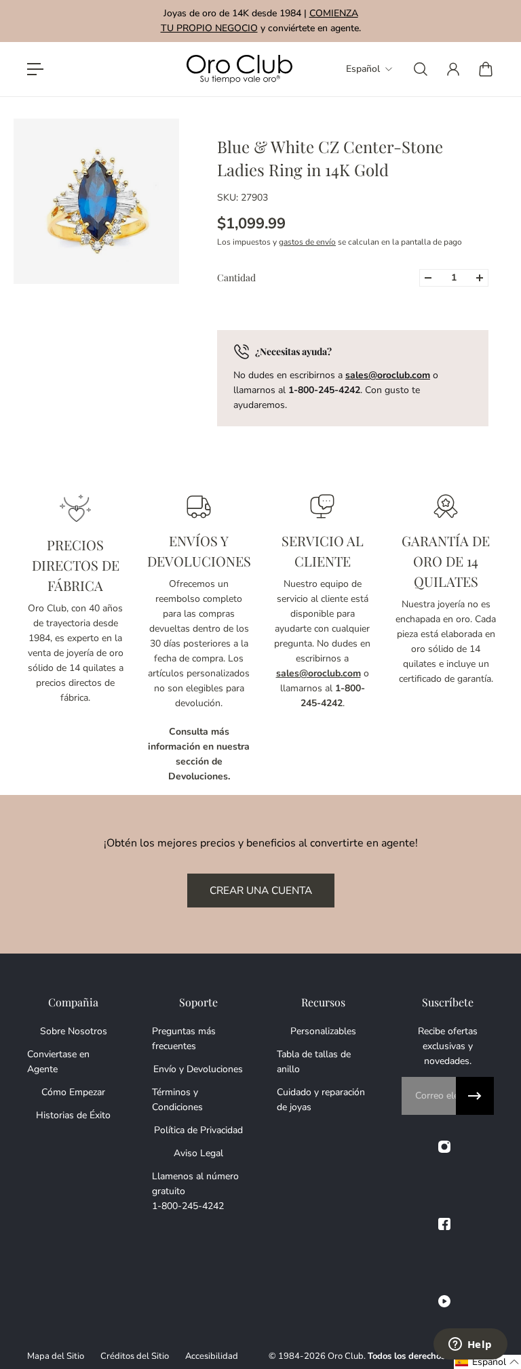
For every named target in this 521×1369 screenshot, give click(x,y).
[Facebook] (444, 1224)
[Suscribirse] (475, 1096)
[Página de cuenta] (453, 69)
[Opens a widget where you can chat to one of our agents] (470, 1345)
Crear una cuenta (261, 890)
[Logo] (239, 69)
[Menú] (35, 69)
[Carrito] (485, 69)
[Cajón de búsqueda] (420, 69)
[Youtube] (444, 1301)
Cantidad (236, 277)
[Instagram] (444, 1147)
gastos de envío (307, 242)
